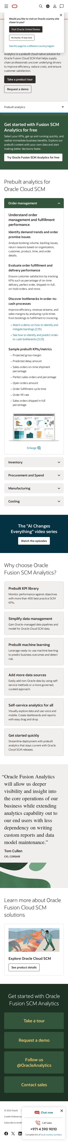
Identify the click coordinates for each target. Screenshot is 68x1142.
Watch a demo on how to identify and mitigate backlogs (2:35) (35, 327)
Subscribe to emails (13, 1122)
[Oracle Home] (14, 6)
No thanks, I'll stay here (21, 37)
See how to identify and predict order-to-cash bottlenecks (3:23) (36, 337)
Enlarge (32, 448)
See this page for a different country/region (31, 46)
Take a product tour (20, 79)
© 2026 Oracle (11, 1110)
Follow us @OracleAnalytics (34, 1062)
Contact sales (34, 1084)
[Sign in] (55, 6)
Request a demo (17, 90)
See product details (24, 967)
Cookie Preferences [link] (13, 1116)
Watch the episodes (34, 541)
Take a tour (34, 1020)
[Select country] (48, 6)
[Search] (41, 6)
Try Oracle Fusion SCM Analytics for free (33, 157)
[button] (6, 6)
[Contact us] (62, 6)
